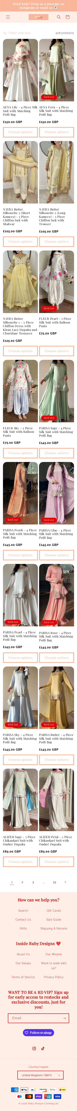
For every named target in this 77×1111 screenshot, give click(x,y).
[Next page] (65, 882)
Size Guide (53, 919)
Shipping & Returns (53, 928)
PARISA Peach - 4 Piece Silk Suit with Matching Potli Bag (20, 533)
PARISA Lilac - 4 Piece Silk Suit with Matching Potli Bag (56, 534)
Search (23, 910)
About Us (23, 954)
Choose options (20, 132)
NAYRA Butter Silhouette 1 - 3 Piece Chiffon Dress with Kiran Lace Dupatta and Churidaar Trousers (20, 326)
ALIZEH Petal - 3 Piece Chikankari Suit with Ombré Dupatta (55, 840)
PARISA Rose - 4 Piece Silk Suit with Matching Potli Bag (56, 636)
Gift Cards (54, 910)
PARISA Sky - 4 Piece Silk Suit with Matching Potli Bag (20, 738)
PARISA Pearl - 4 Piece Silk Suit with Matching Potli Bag (20, 635)
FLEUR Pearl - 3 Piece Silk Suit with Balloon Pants (55, 322)
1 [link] (12, 882)
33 (54, 882)
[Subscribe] (64, 1018)
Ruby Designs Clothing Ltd (43, 1103)
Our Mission (54, 954)
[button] (8, 17)
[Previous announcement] (7, 5)
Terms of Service (23, 977)
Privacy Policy (54, 977)
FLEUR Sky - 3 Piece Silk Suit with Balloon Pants (18, 431)
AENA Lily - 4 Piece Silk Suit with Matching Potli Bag (20, 110)
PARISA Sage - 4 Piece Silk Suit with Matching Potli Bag (56, 431)
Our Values (23, 963)
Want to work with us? (53, 966)
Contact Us (23, 919)
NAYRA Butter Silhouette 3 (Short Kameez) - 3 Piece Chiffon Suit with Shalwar (16, 216)
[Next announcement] (69, 5)
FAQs (23, 928)
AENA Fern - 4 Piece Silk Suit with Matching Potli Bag (56, 110)
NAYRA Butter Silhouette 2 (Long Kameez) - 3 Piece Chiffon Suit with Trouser (52, 216)
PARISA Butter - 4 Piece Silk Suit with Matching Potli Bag (56, 738)
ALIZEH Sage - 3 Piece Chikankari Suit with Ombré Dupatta (19, 840)
